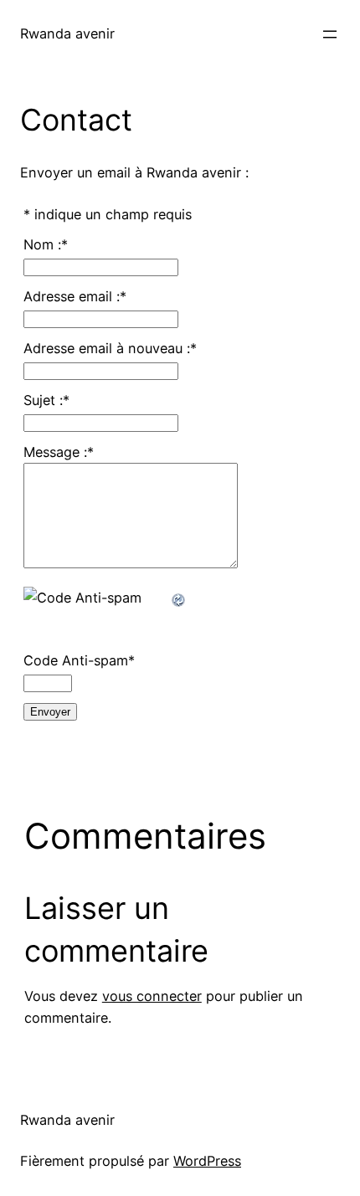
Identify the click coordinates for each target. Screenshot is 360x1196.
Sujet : (46, 400)
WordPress (207, 1160)
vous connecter (152, 996)
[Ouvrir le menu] (330, 34)
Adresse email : (74, 296)
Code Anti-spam (79, 660)
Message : (58, 452)
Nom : (45, 244)
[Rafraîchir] (179, 597)
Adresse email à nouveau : (110, 348)
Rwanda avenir (67, 33)
